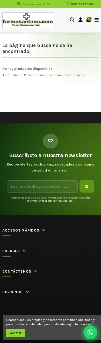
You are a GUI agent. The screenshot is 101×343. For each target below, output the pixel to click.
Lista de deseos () (84, 4)
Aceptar (15, 333)
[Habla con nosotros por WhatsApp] (90, 332)
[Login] (81, 20)
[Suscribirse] (87, 186)
